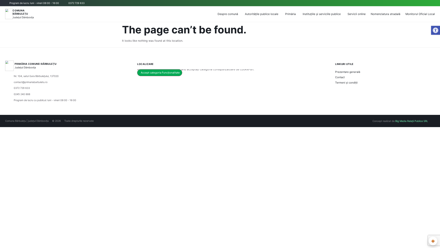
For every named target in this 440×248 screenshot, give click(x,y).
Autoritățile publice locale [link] (261, 14)
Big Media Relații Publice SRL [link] (411, 121)
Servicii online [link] (357, 14)
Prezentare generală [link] (347, 72)
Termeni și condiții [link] (346, 82)
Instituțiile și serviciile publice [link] (322, 14)
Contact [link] (340, 77)
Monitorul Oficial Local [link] (420, 14)
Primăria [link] (290, 14)
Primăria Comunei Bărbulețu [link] (35, 63)
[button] (400, 3)
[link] (435, 30)
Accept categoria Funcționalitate (160, 72)
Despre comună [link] (228, 14)
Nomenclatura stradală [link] (385, 14)
